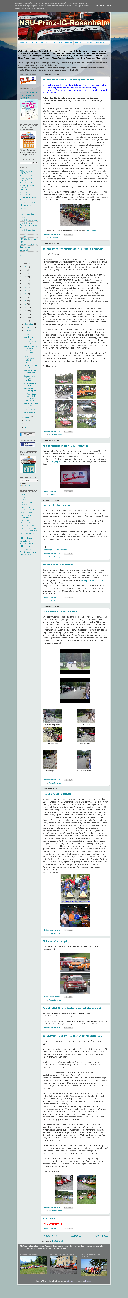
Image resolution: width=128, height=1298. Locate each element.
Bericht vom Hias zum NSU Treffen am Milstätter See (72, 1035)
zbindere (70, 1281)
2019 (25, 290)
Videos (22, 258)
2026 (25, 267)
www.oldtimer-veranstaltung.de (27, 542)
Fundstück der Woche (28, 202)
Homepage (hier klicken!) (92, 580)
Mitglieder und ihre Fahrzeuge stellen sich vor (29, 225)
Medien (23, 217)
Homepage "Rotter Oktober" (55, 549)
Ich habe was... (25, 205)
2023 (25, 277)
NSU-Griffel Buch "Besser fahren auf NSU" (28, 95)
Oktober (28, 331)
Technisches (54, 238)
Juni (26, 424)
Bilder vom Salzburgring (56, 941)
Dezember (29, 324)
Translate (27, 486)
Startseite (76, 1235)
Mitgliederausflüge (27, 230)
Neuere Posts (49, 1235)
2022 (25, 280)
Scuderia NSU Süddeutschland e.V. (28, 508)
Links (22, 211)
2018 (25, 294)
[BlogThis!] (66, 235)
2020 (25, 287)
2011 (25, 317)
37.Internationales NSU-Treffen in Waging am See (27, 180)
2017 (25, 297)
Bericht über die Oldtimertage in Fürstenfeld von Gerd (73, 248)
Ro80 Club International (25, 498)
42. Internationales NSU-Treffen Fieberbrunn (27, 187)
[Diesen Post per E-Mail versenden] (65, 235)
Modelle (23, 233)
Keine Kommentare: (52, 234)
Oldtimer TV (25, 546)
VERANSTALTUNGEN (39, 43)
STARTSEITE (24, 43)
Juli (26, 420)
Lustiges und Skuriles (28, 214)
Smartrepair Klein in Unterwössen (28, 553)
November (29, 327)
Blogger (88, 1281)
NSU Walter (24, 494)
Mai (26, 427)
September (29, 334)
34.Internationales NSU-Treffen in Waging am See (27, 173)
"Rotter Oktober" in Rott (56, 505)
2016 (25, 300)
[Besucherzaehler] (27, 435)
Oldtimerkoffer (26, 538)
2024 (25, 273)
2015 (25, 304)
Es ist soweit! (50, 1218)
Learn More (100, 6)
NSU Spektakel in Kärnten (57, 793)
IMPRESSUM (100, 43)
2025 (25, 270)
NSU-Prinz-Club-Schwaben (26, 503)
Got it (110, 6)
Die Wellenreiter (26, 512)
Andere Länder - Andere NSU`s (26, 193)
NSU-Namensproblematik (28, 243)
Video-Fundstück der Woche (28, 254)
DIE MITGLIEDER (56, 43)
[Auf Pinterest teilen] (72, 235)
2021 (25, 283)
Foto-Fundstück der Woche (28, 198)
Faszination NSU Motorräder (26, 516)
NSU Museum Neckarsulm (25, 521)
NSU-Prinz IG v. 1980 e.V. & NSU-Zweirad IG (29, 529)
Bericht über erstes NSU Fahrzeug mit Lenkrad (69, 79)
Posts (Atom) (57, 1241)
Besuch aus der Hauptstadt (58, 564)
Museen (23, 236)
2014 (25, 307)
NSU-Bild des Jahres (28, 239)
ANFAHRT (68, 43)
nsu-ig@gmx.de (56, 461)
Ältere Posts (101, 1235)
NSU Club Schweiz (27, 525)
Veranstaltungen (55, 435)
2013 (25, 311)
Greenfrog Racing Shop (27, 534)
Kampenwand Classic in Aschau (60, 611)
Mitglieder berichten (28, 220)
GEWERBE (88, 43)
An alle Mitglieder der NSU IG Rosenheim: (66, 445)
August (28, 417)
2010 (25, 321)
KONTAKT (78, 43)
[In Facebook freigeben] (70, 235)
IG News (52, 494)
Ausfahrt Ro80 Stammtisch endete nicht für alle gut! (72, 1007)
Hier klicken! (91, 230)
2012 (25, 314)
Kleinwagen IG (25, 549)
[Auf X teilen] (68, 235)
